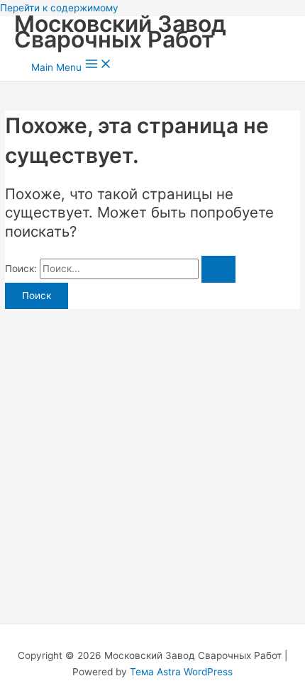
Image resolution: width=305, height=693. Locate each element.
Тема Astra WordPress (181, 671)
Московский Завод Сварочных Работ (120, 32)
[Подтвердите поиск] (218, 269)
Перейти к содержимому (59, 7)
